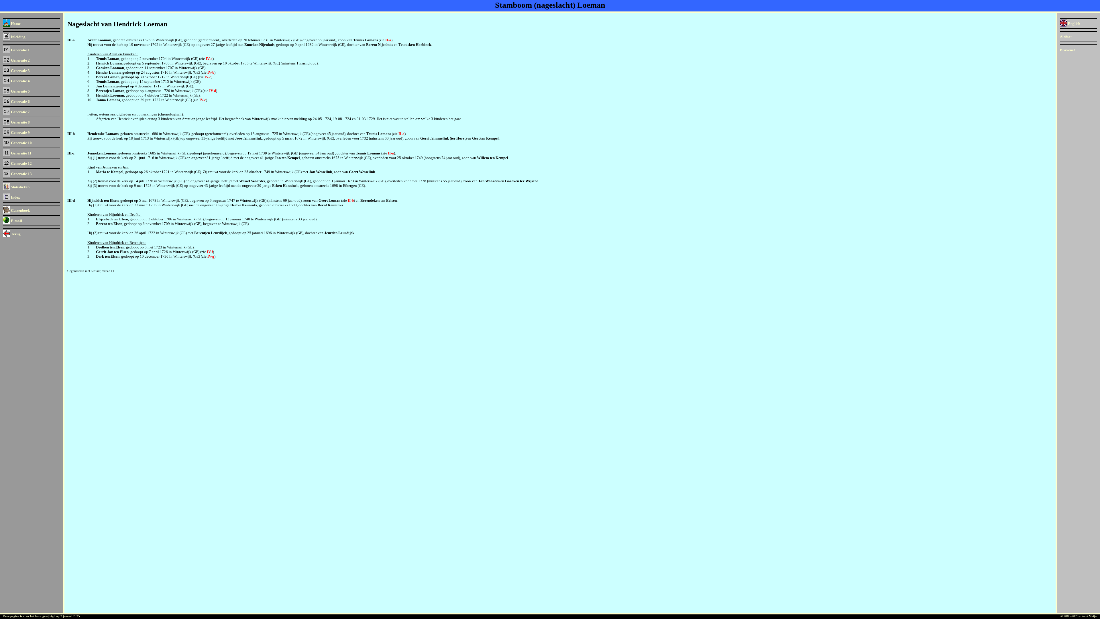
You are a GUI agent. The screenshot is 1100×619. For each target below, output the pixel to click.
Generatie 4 (20, 81)
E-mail (16, 221)
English (1073, 23)
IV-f (210, 252)
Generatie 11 (21, 153)
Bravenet (1067, 50)
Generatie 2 (20, 60)
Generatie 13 (21, 174)
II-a (388, 40)
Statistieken (20, 187)
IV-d (212, 91)
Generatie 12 (21, 163)
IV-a (209, 58)
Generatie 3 (20, 70)
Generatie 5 (20, 91)
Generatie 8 (20, 122)
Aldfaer (1066, 37)
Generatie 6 (20, 101)
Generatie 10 (21, 143)
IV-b (210, 72)
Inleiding (17, 37)
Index (15, 197)
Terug (15, 234)
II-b (351, 200)
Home (15, 23)
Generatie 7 (20, 112)
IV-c (208, 77)
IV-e (202, 100)
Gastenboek (20, 210)
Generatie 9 (20, 132)
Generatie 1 (20, 50)
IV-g (210, 256)
